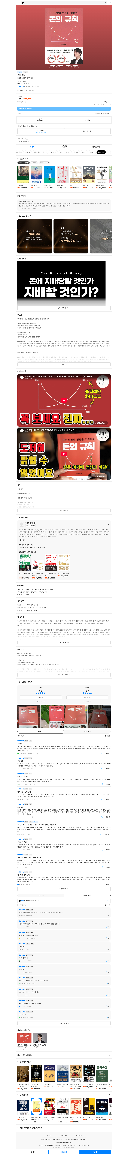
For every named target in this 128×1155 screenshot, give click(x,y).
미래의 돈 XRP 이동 (102, 1111)
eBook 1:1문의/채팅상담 (80, 1139)
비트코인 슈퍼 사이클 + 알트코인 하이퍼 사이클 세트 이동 (38, 569)
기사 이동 (24, 1041)
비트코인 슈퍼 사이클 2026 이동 (25, 566)
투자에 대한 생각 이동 (49, 1077)
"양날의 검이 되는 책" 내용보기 (64, 878)
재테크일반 (51, 589)
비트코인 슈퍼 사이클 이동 (64, 566)
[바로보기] (28, 716)
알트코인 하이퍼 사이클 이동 (51, 566)
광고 (88, 1145)
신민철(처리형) (21, 81)
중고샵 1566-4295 (68, 1139)
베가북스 (19, 83)
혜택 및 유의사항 (41, 701)
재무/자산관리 (43, 589)
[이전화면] (18, 3)
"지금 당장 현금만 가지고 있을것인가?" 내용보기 (64, 861)
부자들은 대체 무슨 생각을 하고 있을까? (32, 547)
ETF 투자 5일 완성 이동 (89, 1077)
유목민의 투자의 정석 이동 (62, 1077)
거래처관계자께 (76, 1145)
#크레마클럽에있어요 (23, 163)
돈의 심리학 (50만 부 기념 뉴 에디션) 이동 (36, 1077)
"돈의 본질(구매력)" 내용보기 (64, 778)
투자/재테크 (34, 589)
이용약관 (41, 1145)
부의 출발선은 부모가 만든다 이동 (76, 1110)
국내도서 (20, 589)
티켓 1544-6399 (57, 1139)
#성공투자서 (34, 163)
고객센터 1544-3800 (45, 1139)
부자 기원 (27, 594)
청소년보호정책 (57, 1145)
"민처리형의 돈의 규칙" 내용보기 (64, 794)
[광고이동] (105, 3)
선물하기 (20, 594)
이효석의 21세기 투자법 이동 (62, 1110)
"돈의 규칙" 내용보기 (64, 810)
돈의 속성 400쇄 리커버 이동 (102, 1078)
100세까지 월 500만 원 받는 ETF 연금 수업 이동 (76, 1077)
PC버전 (64, 1145)
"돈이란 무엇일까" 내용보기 (64, 844)
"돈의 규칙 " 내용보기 (64, 763)
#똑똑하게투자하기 (44, 163)
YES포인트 (20, 102)
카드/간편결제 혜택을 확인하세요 (100, 113)
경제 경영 (27, 589)
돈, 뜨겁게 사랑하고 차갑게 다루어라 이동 (23, 1078)
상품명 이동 (23, 178)
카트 (109, 3)
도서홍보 (84, 1145)
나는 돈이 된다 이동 (89, 1110)
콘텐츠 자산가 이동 (23, 1111)
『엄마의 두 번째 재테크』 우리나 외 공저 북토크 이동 (36, 1110)
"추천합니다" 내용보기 (64, 747)
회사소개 (70, 1145)
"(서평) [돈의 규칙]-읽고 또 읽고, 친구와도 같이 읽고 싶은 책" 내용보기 (64, 828)
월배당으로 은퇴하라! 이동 (49, 1110)
